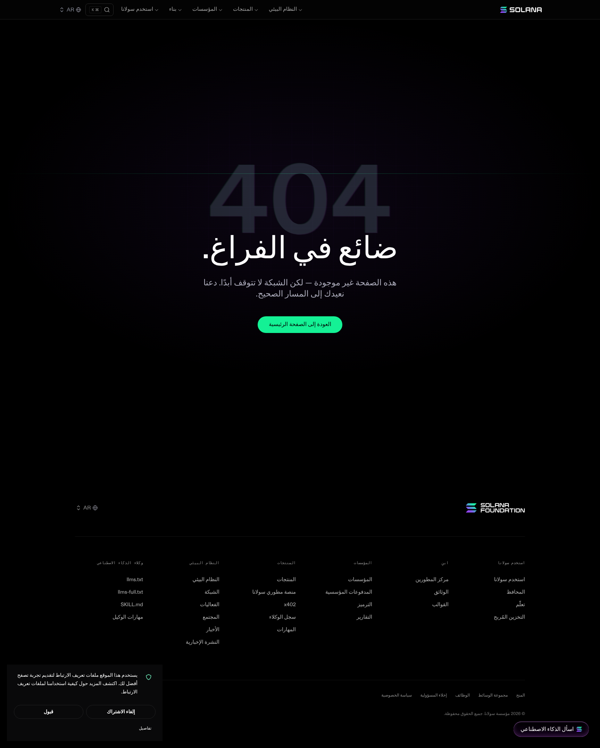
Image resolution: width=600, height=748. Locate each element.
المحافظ (516, 592)
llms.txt (135, 579)
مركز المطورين (432, 579)
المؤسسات (204, 9)
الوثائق (441, 592)
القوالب (440, 604)
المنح (520, 695)
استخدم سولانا (137, 9)
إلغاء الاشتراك (121, 712)
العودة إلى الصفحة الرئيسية (300, 324)
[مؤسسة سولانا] (495, 508)
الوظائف (462, 695)
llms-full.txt (130, 592)
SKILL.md (131, 604)
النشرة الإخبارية (202, 642)
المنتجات (243, 9)
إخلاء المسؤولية (433, 695)
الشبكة (212, 592)
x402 (290, 604)
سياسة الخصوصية (396, 695)
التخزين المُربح (509, 617)
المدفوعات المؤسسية (348, 592)
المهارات (286, 629)
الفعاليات (209, 604)
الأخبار (212, 629)
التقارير (364, 617)
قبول (48, 712)
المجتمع (211, 617)
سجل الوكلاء (282, 617)
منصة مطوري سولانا (274, 592)
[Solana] (521, 9)
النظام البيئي (283, 9)
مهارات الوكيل (127, 617)
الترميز (365, 604)
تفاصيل (145, 728)
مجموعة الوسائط (493, 695)
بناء (172, 9)
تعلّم (520, 604)
